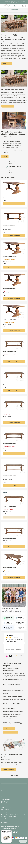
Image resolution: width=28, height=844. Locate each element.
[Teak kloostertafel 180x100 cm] (14, 248)
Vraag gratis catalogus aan (8, 769)
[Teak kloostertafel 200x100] (14, 311)
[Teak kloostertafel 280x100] (14, 435)
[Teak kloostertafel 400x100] (14, 559)
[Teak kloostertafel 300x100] (14, 466)
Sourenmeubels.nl (5, 809)
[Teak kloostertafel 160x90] (14, 187)
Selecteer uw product (7, 106)
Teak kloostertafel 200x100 (9, 319)
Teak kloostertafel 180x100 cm (10, 256)
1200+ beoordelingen (11, 828)
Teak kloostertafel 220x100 (9, 383)
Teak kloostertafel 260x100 (9, 412)
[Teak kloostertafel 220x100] (14, 374)
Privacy (12, 840)
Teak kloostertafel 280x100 (9, 443)
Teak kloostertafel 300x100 (9, 475)
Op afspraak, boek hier (20, 814)
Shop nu (5, 156)
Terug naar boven (14, 775)
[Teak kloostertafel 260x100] (14, 403)
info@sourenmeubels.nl (7, 807)
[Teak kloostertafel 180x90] (14, 216)
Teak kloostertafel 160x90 (9, 196)
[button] (25, 5)
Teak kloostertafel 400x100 (9, 567)
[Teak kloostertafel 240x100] (14, 343)
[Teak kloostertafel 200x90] (14, 279)
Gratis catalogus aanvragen (10, 732)
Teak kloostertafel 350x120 (9, 538)
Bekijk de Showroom (9, 728)
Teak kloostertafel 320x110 (9, 506)
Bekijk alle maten (6, 63)
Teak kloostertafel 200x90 (9, 288)
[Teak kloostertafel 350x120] (14, 529)
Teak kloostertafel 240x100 (9, 351)
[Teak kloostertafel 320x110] (14, 498)
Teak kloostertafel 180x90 (9, 225)
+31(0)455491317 (7, 806)
